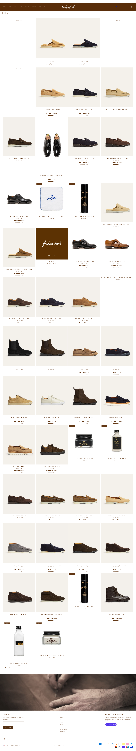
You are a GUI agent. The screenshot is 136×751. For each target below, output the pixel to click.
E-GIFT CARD (51, 261)
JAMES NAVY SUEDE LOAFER (117, 417)
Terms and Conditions (64, 734)
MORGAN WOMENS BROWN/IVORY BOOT (51, 614)
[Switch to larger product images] (2, 13)
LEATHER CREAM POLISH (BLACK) (84, 458)
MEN (21, 6)
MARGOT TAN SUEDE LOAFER (84, 515)
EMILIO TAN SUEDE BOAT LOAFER (84, 318)
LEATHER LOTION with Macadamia (117, 458)
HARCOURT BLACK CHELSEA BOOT (19, 368)
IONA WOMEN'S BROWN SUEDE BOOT (84, 417)
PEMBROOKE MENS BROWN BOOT (117, 614)
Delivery (61, 722)
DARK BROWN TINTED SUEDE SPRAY (84, 216)
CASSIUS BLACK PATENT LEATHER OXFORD (51, 175)
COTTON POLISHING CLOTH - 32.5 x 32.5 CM (51, 216)
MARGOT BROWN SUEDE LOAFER (51, 515)
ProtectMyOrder (63, 727)
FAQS (61, 720)
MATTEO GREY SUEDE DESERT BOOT (19, 565)
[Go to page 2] (14, 667)
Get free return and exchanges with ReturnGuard (116, 277)
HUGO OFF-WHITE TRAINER (51, 417)
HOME (5, 6)
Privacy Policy (63, 731)
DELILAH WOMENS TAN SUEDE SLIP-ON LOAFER (19, 269)
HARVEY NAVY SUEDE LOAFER (117, 368)
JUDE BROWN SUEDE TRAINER (52, 466)
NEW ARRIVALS (13, 6)
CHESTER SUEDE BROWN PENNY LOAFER (117, 158)
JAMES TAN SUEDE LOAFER (19, 466)
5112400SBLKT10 (19, 18)
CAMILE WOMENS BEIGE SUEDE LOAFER (116, 109)
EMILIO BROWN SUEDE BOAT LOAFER (19, 318)
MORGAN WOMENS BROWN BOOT (19, 614)
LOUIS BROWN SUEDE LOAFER (19, 515)
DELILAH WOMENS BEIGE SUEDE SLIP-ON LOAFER (116, 224)
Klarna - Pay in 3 (63, 729)
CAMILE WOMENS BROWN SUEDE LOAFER (19, 158)
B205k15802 (116, 18)
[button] (49, 64)
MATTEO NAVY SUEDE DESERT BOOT (52, 565)
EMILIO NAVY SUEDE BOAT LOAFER (51, 318)
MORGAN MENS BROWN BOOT (84, 565)
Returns (61, 724)
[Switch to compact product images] (7, 13)
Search (61, 717)
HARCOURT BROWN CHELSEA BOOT (51, 368)
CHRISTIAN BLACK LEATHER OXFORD (19, 216)
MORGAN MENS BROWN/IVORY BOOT (117, 565)
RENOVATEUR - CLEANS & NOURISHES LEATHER (52, 655)
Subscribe (8, 727)
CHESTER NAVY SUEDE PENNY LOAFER (84, 158)
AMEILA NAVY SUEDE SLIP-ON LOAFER (84, 59)
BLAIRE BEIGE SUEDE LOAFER (52, 109)
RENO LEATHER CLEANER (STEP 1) (19, 663)
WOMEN (27, 6)
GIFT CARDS (42, 6)
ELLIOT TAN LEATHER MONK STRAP (116, 261)
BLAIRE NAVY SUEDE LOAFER (84, 109)
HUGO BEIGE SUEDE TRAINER (19, 417)
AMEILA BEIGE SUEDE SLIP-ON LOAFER (51, 59)
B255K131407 (19, 68)
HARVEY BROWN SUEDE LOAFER (84, 368)
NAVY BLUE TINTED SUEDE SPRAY (84, 606)
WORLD (34, 6)
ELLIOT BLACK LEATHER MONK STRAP (84, 261)
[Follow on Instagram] (4, 739)
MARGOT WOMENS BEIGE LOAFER (117, 515)
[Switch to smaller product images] (5, 13)
